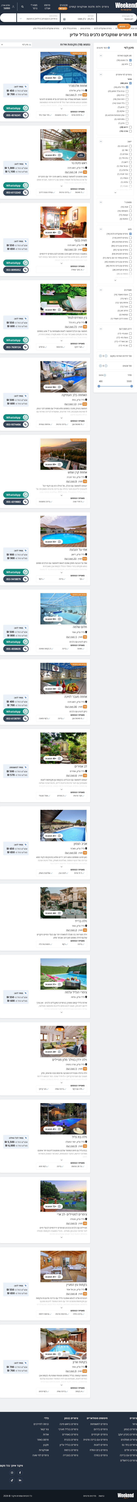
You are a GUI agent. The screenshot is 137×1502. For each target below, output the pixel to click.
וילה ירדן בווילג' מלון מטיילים (69, 1060)
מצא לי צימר (34, 6)
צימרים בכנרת (71, 1439)
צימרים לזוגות (101, 1444)
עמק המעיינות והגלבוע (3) (115, 115)
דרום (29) (124, 127)
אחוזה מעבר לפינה (75, 697)
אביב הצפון (80, 844)
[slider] (99, 386)
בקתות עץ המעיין (76, 1285)
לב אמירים (81, 766)
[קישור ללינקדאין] (20, 1480)
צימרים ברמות (71, 1450)
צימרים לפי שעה (40, 1455)
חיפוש (122, 26)
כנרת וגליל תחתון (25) (116, 91)
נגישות (101, 1495)
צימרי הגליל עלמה (76, 992)
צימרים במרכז (101, 1455)
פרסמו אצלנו (47, 6)
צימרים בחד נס (129, 1444)
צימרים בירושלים (128, 1460)
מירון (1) (121, 123)
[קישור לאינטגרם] (12, 1472)
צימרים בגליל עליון (70, 28)
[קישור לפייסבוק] (20, 1472)
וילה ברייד (81, 921)
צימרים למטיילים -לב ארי (72, 1214)
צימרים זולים (130, 1450)
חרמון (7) (121, 107)
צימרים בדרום (101, 1429)
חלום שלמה (80, 627)
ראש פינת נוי (79, 163)
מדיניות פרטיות (89, 1495)
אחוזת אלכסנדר (77, 86)
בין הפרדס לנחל (77, 318)
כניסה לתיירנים (41, 1424)
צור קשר (44, 1429)
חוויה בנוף (81, 240)
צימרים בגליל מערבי (68, 1429)
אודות (46, 1434)
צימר (134, 1424)
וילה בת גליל (79, 1137)
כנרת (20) (121, 95)
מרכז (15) (124, 131)
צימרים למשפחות (99, 1424)
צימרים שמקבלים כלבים (103, 28)
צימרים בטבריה (70, 1455)
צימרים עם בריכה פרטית (95, 1439)
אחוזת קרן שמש (77, 472)
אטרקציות (44, 1450)
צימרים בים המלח (99, 1450)
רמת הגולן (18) (119, 99)
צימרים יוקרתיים (99, 1434)
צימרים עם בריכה (128, 1455)
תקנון (46, 1444)
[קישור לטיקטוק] (12, 1480)
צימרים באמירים (70, 1434)
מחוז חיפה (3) (119, 119)
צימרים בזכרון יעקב (127, 1434)
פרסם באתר (43, 1439)
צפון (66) (124, 83)
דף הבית (134, 28)
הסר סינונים (102, 47)
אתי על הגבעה (78, 550)
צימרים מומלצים (129, 1439)
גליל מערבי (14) (119, 103)
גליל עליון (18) (119, 87)
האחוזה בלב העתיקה (74, 395)
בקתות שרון (80, 1362)
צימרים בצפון (85, 28)
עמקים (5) (121, 111)
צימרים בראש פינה (69, 1424)
